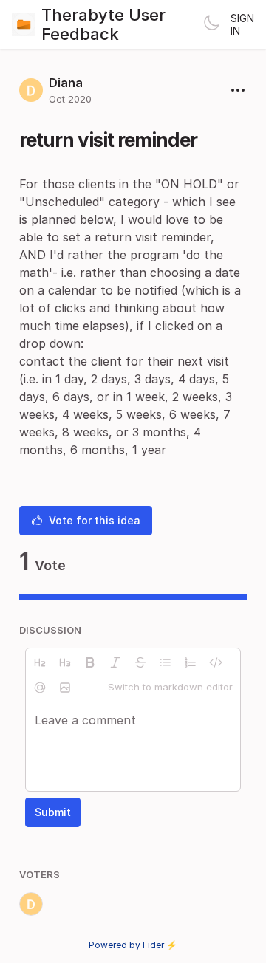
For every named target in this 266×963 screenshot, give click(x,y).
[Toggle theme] (211, 24)
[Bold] (90, 662)
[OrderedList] (191, 662)
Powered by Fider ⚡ (133, 944)
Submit (53, 812)
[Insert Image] (65, 687)
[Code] (216, 662)
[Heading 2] (40, 662)
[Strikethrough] (140, 662)
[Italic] (115, 662)
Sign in (242, 24)
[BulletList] (165, 662)
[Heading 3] (65, 662)
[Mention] (40, 687)
